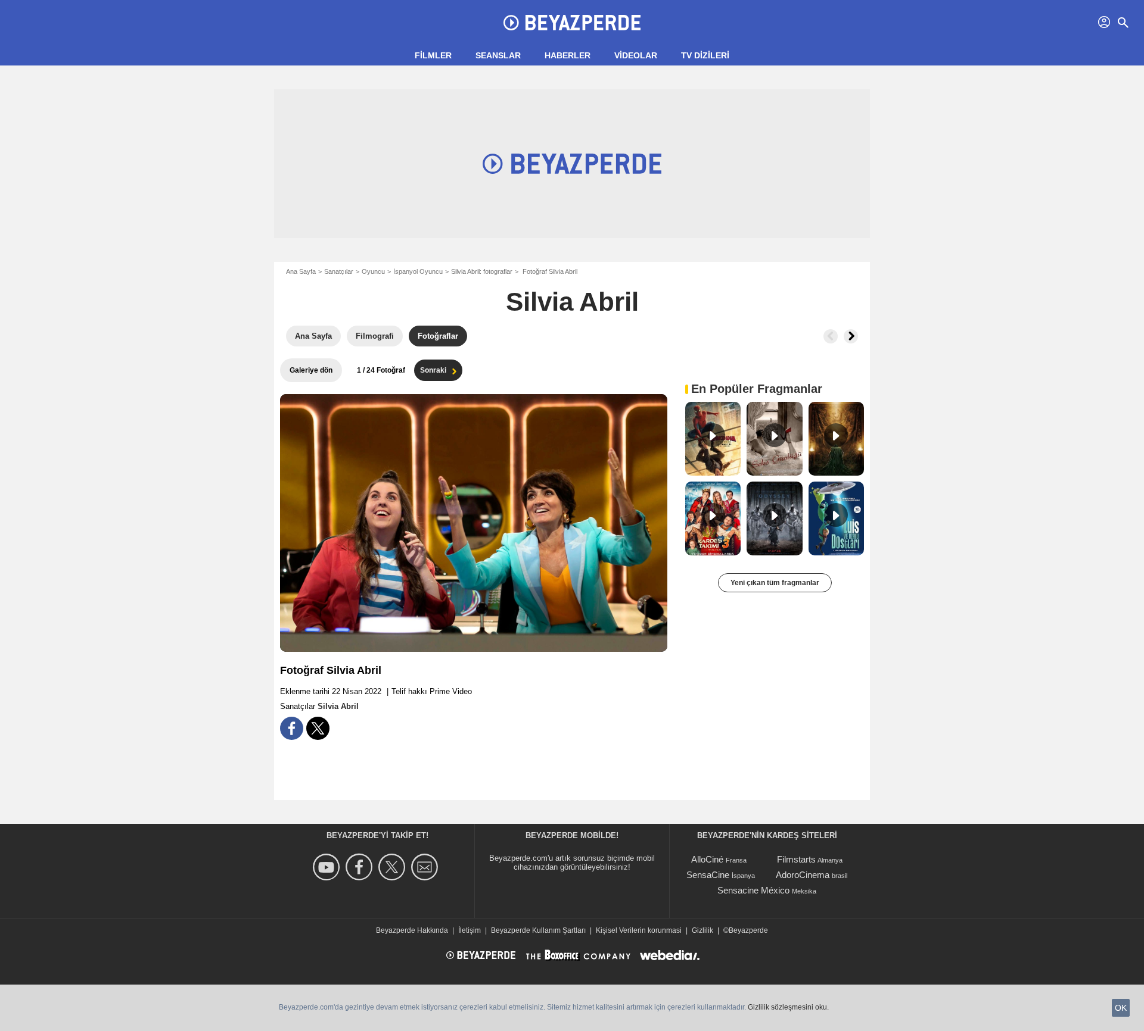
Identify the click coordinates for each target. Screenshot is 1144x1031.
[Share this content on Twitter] (317, 728)
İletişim (469, 930)
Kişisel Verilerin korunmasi (639, 930)
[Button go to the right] (851, 336)
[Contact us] (426, 867)
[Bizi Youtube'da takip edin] (328, 867)
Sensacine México (753, 890)
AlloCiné (707, 859)
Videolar (635, 55)
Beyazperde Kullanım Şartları (538, 930)
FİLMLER (433, 55)
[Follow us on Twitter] (393, 867)
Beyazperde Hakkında (412, 930)
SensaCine (707, 875)
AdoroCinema (802, 875)
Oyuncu (373, 271)
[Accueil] (572, 23)
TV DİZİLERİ (705, 55)
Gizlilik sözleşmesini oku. (788, 1007)
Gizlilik (702, 930)
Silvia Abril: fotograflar (481, 271)
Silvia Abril (572, 301)
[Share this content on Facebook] (291, 728)
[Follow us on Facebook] (361, 867)
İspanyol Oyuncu (418, 271)
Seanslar (498, 55)
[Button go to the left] (830, 336)
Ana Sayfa (301, 271)
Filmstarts (796, 859)
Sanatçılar (338, 271)
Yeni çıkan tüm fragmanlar (774, 583)
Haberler (567, 55)
